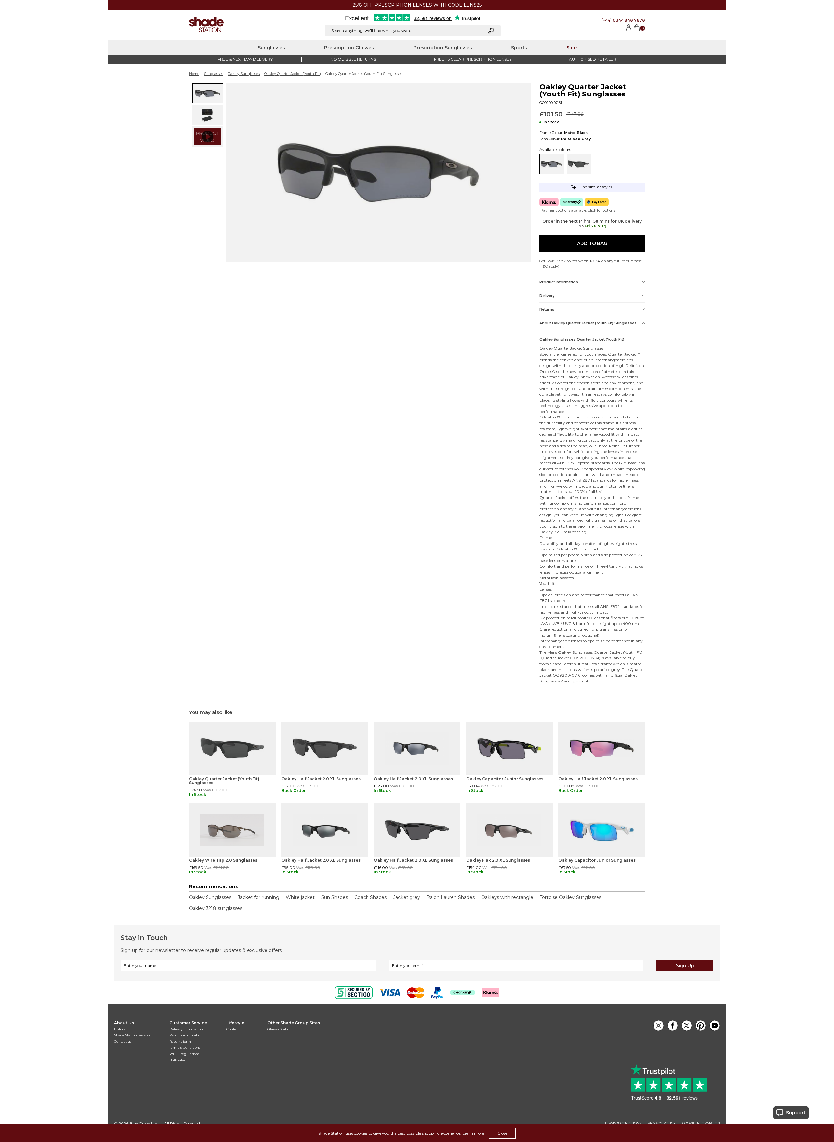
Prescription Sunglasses (442, 48)
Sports (519, 48)
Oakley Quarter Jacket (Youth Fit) (292, 73)
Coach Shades (370, 897)
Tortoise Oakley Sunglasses (570, 897)
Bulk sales (177, 1060)
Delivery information (186, 1029)
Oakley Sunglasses (244, 73)
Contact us (122, 1041)
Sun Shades (334, 897)
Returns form (180, 1041)
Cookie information (701, 1123)
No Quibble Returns (353, 59)
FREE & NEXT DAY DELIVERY (245, 59)
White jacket (300, 897)
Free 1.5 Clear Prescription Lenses (472, 59)
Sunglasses (271, 48)
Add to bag (592, 243)
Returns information (186, 1035)
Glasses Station (279, 1029)
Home (194, 73)
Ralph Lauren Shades (450, 897)
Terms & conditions (623, 1123)
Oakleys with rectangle (507, 897)
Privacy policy (662, 1123)
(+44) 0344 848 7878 (623, 20)
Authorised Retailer (592, 59)
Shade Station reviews (132, 1035)
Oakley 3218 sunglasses (215, 908)
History (119, 1029)
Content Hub (237, 1029)
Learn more (473, 1133)
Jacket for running (258, 897)
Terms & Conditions (184, 1048)
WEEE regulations (184, 1054)
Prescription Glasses (349, 48)
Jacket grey (406, 897)
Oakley (546, 348)
